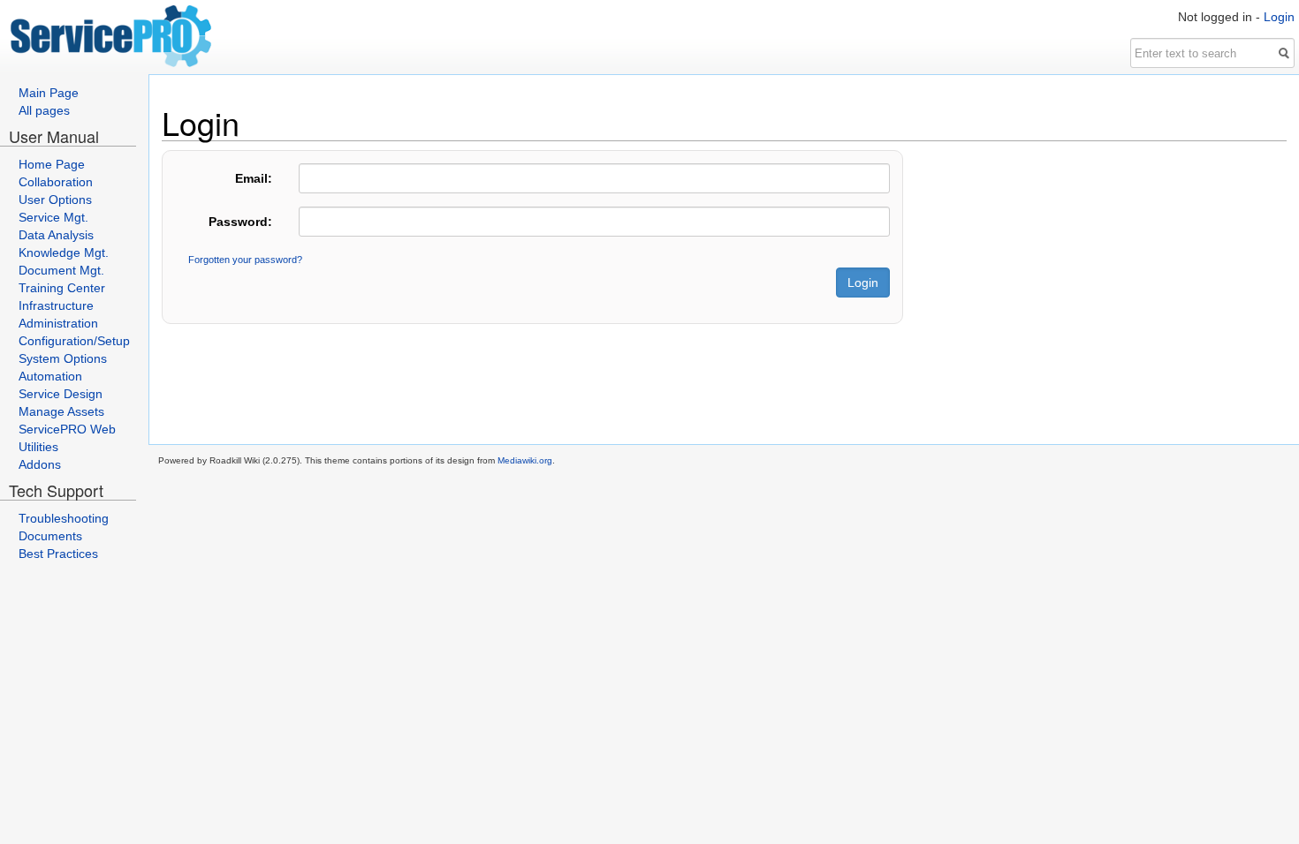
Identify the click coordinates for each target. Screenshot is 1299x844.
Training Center (62, 288)
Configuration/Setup (74, 341)
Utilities (38, 447)
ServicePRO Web (67, 429)
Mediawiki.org (525, 460)
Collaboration (56, 182)
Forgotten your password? (245, 259)
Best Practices (58, 553)
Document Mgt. (61, 270)
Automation (50, 376)
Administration (58, 323)
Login (1279, 17)
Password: (240, 222)
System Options (63, 358)
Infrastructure (56, 305)
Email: (253, 178)
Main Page (49, 93)
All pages (44, 110)
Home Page (52, 164)
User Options (55, 199)
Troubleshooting (64, 518)
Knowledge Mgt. (64, 252)
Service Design (61, 394)
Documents (50, 536)
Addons (40, 464)
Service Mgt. (53, 217)
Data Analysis (56, 235)
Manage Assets (61, 411)
